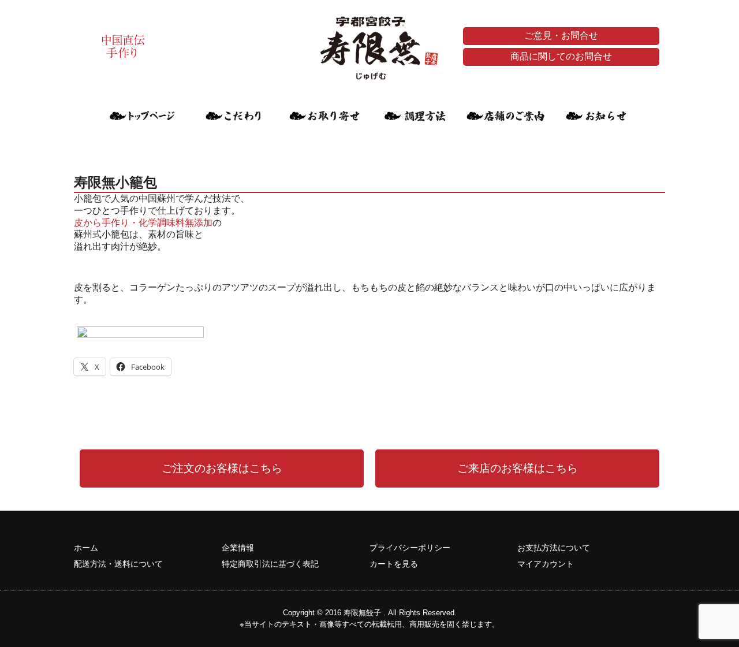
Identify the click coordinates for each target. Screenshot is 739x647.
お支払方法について (553, 547)
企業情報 (238, 547)
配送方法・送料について (118, 563)
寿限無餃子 (362, 612)
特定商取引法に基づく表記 (270, 563)
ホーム (86, 547)
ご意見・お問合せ (561, 35)
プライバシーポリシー (410, 547)
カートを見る (394, 563)
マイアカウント (545, 563)
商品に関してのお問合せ (561, 56)
